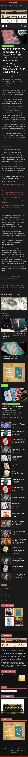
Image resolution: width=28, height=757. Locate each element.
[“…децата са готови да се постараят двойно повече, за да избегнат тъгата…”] (6, 573)
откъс (19, 76)
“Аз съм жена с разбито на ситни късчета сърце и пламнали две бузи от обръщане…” (18, 524)
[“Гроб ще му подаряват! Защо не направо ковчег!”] (6, 471)
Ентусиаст (21, 81)
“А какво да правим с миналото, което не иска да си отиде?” (18, 505)
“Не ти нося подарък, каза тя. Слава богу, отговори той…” (18, 424)
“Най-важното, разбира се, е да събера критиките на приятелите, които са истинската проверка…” (13, 207)
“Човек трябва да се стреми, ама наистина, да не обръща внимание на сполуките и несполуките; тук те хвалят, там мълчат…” (13, 192)
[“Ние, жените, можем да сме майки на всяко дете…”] (6, 495)
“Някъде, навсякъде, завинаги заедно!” (17, 456)
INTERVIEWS (4, 600)
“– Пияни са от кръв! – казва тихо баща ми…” (13, 312)
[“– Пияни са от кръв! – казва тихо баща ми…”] (14, 298)
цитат (22, 76)
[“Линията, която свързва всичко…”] (6, 463)
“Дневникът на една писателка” (12, 79)
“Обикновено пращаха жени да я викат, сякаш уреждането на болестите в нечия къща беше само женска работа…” (18, 550)
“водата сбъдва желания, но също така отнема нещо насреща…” (18, 433)
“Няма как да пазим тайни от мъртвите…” (18, 480)
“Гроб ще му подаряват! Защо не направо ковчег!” (18, 472)
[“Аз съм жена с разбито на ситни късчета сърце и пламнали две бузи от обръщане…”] (6, 521)
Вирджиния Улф (13, 76)
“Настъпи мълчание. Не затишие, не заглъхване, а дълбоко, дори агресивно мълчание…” (18, 514)
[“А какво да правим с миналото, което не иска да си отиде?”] (6, 503)
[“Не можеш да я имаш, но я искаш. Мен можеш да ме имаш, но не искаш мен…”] (6, 538)
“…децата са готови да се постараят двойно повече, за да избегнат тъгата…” (18, 576)
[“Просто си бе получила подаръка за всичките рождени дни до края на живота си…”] (14, 319)
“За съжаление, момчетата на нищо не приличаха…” (12, 357)
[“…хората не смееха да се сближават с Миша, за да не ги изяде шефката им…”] (6, 439)
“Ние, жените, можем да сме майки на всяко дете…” (19, 496)
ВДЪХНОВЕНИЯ (5, 595)
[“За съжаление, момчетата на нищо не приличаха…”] (14, 342)
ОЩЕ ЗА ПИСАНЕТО (6, 591)
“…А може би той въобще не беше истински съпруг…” (13, 407)
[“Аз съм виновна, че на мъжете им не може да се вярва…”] (6, 487)
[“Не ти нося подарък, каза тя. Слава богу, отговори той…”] (6, 422)
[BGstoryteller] (14, 639)
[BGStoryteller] (3, 26)
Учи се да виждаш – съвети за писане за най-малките (12, 278)
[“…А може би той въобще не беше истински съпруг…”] (14, 389)
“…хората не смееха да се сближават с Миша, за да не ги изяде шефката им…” (18, 441)
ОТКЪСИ (5, 403)
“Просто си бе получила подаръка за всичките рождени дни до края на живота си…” (13, 335)
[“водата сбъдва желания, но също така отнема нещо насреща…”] (6, 430)
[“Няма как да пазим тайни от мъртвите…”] (6, 479)
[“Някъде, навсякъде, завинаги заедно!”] (6, 455)
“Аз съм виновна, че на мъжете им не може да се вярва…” (18, 489)
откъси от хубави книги (8, 46)
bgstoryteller (14, 74)
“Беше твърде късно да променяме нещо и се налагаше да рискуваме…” (13, 287)
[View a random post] (25, 25)
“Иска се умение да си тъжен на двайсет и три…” (18, 559)
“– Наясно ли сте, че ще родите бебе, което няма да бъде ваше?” (18, 449)
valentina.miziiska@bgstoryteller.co (9, 674)
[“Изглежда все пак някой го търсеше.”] (6, 566)
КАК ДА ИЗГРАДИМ (6, 588)
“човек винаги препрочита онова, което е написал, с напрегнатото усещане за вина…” (13, 186)
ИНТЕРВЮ (4, 598)
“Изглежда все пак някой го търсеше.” (18, 567)
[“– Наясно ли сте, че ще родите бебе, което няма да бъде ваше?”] (6, 447)
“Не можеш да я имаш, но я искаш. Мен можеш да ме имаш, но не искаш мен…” (19, 541)
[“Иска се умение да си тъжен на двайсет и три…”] (6, 558)
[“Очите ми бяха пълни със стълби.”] (6, 530)
